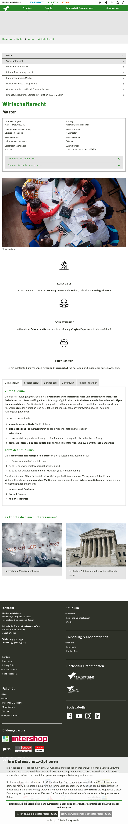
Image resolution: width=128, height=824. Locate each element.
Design (65, 2)
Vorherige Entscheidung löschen (64, 820)
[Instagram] (88, 716)
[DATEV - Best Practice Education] (5, 739)
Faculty (48, 8)
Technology (37, 2)
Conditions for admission (21, 158)
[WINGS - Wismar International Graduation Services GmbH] (83, 676)
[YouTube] (79, 716)
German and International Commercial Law (27, 89)
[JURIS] (6, 749)
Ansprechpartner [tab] (88, 383)
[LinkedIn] (97, 716)
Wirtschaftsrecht (14, 61)
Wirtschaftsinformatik (17, 67)
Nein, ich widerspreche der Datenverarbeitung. (86, 814)
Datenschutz (90, 790)
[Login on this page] (117, 2)
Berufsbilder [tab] (50, 383)
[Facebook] (69, 716)
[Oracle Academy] (39, 749)
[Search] (124, 2)
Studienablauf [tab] (31, 383)
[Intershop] (30, 739)
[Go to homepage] (9, 8)
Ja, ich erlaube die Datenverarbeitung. (37, 814)
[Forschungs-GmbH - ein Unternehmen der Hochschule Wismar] (80, 689)
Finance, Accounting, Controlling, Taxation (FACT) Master (34, 95)
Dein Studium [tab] (12, 383)
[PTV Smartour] (23, 749)
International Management (19, 72)
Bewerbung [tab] (68, 383)
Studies (27, 8)
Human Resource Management (21, 84)
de (112, 2)
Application (112, 8)
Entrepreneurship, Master (19, 78)
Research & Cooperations (79, 8)
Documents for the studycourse (25, 165)
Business (52, 2)
